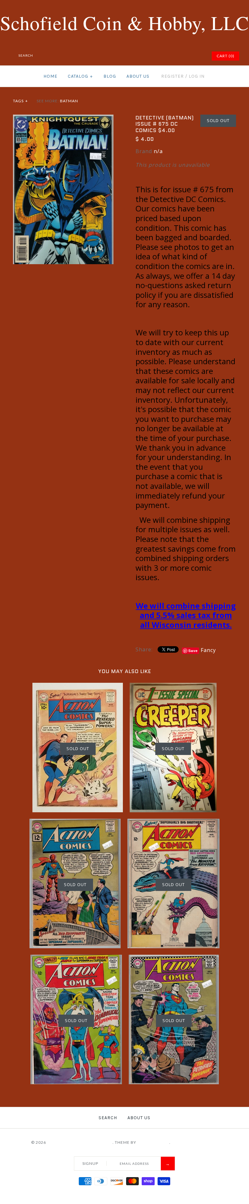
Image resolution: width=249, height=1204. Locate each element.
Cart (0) (225, 55)
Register (172, 76)
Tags (20, 100)
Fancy (208, 650)
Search (108, 1117)
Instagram (189, 56)
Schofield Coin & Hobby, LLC (80, 1142)
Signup (90, 1163)
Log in (197, 76)
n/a (158, 151)
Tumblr (197, 56)
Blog (109, 76)
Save (193, 650)
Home (50, 76)
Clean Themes (153, 1142)
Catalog (80, 76)
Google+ (181, 56)
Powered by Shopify (195, 1142)
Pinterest (173, 56)
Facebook (156, 56)
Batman (69, 100)
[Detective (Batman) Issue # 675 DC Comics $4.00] (63, 118)
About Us (137, 76)
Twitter (165, 56)
